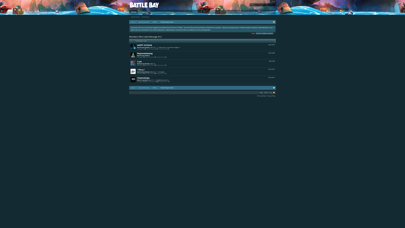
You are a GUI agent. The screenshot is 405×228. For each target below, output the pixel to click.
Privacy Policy (271, 96)
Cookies (253, 33)
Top (270, 92)
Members (143, 12)
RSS (274, 92)
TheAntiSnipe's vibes (141, 41)
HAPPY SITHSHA (144, 45)
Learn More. (271, 27)
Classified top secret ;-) (162, 80)
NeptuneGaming (145, 53)
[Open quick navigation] (274, 22)
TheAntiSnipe (143, 78)
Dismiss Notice (210, 27)
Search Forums (135, 17)
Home (266, 92)
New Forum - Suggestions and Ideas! (264, 33)
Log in (273, 1)
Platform (137, 5)
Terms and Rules (261, 96)
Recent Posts (145, 17)
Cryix (139, 61)
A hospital (161, 72)
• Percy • (141, 69)
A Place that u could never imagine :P (169, 47)
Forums (133, 12)
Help (261, 92)
